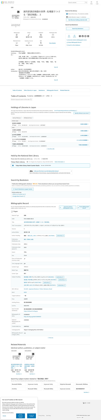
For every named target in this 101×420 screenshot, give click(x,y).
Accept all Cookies (31, 415)
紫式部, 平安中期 (28, 279)
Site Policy (48, 415)
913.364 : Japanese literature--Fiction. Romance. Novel (38, 289)
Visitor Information (59, 161)
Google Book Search (18, 196)
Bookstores (42, 90)
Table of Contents (17, 90)
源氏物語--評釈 (27, 277)
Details (4, 416)
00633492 (50, 277)
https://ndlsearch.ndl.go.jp (31, 311)
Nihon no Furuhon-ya (18, 194)
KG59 (25, 292)
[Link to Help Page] (15, 26)
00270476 (52, 285)
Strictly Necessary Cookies (20, 416)
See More (18, 374)
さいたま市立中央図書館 (82, 140)
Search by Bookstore (77, 28)
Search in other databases (74, 45)
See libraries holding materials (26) (77, 20)
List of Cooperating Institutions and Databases (65, 110)
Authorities (59, 235)
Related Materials (64, 90)
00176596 (51, 235)
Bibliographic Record (52, 90)
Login (97, 3)
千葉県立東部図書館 (83, 145)
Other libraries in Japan (30, 90)
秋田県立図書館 (83, 124)
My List (69, 36)
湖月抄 (25, 282)
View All (56, 67)
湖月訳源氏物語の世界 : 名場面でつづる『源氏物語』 (37, 222)
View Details (52, 43)
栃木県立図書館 (83, 135)
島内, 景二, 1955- (32, 235)
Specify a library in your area (81, 113)
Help (91, 3)
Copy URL (74, 36)
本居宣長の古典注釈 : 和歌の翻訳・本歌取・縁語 (29, 366)
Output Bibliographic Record (74, 42)
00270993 (53, 279)
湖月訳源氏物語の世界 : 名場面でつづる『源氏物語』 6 (16, 366)
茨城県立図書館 (83, 130)
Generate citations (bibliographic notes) (77, 40)
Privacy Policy (41, 415)
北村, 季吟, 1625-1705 (29, 285)
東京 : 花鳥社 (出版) (28, 239)
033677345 (38, 282)
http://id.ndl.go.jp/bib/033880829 (32, 316)
